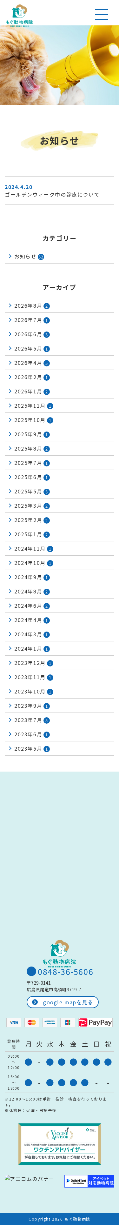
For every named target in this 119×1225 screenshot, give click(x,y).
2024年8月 (31, 591)
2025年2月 (31, 520)
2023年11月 (32, 677)
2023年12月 (32, 662)
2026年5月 (31, 348)
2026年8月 (31, 305)
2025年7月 (31, 462)
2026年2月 (31, 377)
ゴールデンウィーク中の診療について (52, 194)
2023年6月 (31, 734)
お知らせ (29, 256)
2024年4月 (31, 620)
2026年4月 (31, 362)
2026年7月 (31, 320)
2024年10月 (32, 562)
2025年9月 (31, 434)
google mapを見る (68, 1002)
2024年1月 (31, 648)
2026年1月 (31, 391)
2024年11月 (32, 548)
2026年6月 (31, 334)
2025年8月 (31, 448)
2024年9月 (31, 577)
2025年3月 (31, 505)
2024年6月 (31, 605)
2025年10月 (32, 420)
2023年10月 (32, 691)
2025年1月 (31, 534)
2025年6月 (31, 477)
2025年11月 (32, 405)
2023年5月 (31, 748)
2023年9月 (31, 705)
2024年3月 (31, 634)
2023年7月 (31, 720)
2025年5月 (31, 491)
